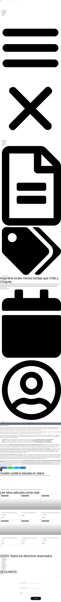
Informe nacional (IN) (5, 226)
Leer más (2, 517)
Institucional (4, 10)
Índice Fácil (4, 144)
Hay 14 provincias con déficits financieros (29, 512)
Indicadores (4, 12)
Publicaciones (4, 11)
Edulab (3, 15)
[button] (30, 78)
